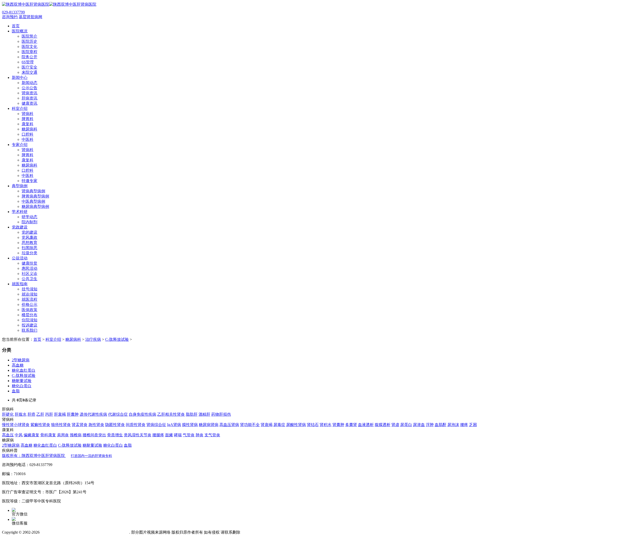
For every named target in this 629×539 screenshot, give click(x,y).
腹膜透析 (382, 425)
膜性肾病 (190, 425)
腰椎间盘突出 (94, 435)
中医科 (27, 139)
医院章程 (29, 52)
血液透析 (366, 425)
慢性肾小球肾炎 (15, 425)
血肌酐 (440, 425)
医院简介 (29, 36)
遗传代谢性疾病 (93, 414)
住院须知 (29, 320)
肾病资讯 (29, 93)
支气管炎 (212, 435)
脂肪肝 (192, 414)
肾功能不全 (250, 425)
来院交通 (29, 72)
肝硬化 (8, 414)
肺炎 (199, 435)
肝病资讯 (29, 98)
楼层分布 (29, 315)
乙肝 (40, 414)
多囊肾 (351, 425)
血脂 (16, 391)
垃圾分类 (29, 253)
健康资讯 (29, 103)
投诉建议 (29, 325)
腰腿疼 (158, 435)
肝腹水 (21, 414)
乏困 (473, 425)
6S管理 (28, 62)
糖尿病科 (29, 129)
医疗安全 (29, 67)
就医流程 (29, 299)
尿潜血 (419, 425)
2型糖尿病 (20, 360)
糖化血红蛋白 (23, 370)
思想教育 (29, 243)
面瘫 (169, 435)
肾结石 (313, 425)
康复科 (27, 124)
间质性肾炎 (135, 425)
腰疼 (464, 425)
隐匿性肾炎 (115, 425)
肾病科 (27, 114)
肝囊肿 (73, 414)
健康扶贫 (29, 263)
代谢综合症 (118, 414)
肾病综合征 (156, 425)
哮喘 (178, 435)
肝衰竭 (60, 414)
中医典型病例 (33, 201)
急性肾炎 (96, 425)
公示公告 (29, 88)
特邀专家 (29, 181)
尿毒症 (279, 425)
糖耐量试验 (21, 381)
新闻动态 (29, 83)
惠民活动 (29, 268)
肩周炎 (63, 435)
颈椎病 (76, 435)
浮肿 (430, 425)
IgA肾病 (174, 425)
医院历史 (29, 41)
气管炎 (189, 435)
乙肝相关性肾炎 (171, 414)
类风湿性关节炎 (137, 435)
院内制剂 (29, 222)
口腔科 (27, 134)
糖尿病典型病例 (35, 206)
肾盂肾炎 (79, 425)
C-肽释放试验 (117, 339)
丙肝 (49, 414)
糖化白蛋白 (21, 386)
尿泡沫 (453, 425)
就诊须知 (29, 294)
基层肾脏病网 (30, 17)
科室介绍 (53, 339)
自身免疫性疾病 (142, 414)
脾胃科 (27, 119)
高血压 (8, 435)
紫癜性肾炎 (40, 425)
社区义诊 (29, 273)
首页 (37, 339)
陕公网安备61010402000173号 (103, 532)
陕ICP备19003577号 (57, 532)
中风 (19, 435)
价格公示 (29, 304)
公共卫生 (29, 279)
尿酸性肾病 (296, 425)
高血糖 (18, 365)
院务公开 (29, 57)
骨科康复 (48, 435)
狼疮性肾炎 (61, 425)
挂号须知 (29, 289)
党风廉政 (29, 237)
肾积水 (325, 425)
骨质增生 (115, 435)
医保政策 (29, 310)
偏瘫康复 (31, 435)
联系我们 (29, 330)
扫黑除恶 (29, 248)
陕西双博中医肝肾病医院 (57, 456)
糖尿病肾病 (208, 425)
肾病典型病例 (33, 191)
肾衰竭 (266, 425)
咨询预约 (10, 17)
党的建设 (29, 232)
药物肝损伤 (221, 414)
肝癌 (31, 414)
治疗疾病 (93, 339)
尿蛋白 (406, 425)
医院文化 (29, 46)
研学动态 (29, 217)
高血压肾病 (229, 425)
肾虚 (395, 425)
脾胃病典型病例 (35, 196)
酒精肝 (204, 414)
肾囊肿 (338, 425)
